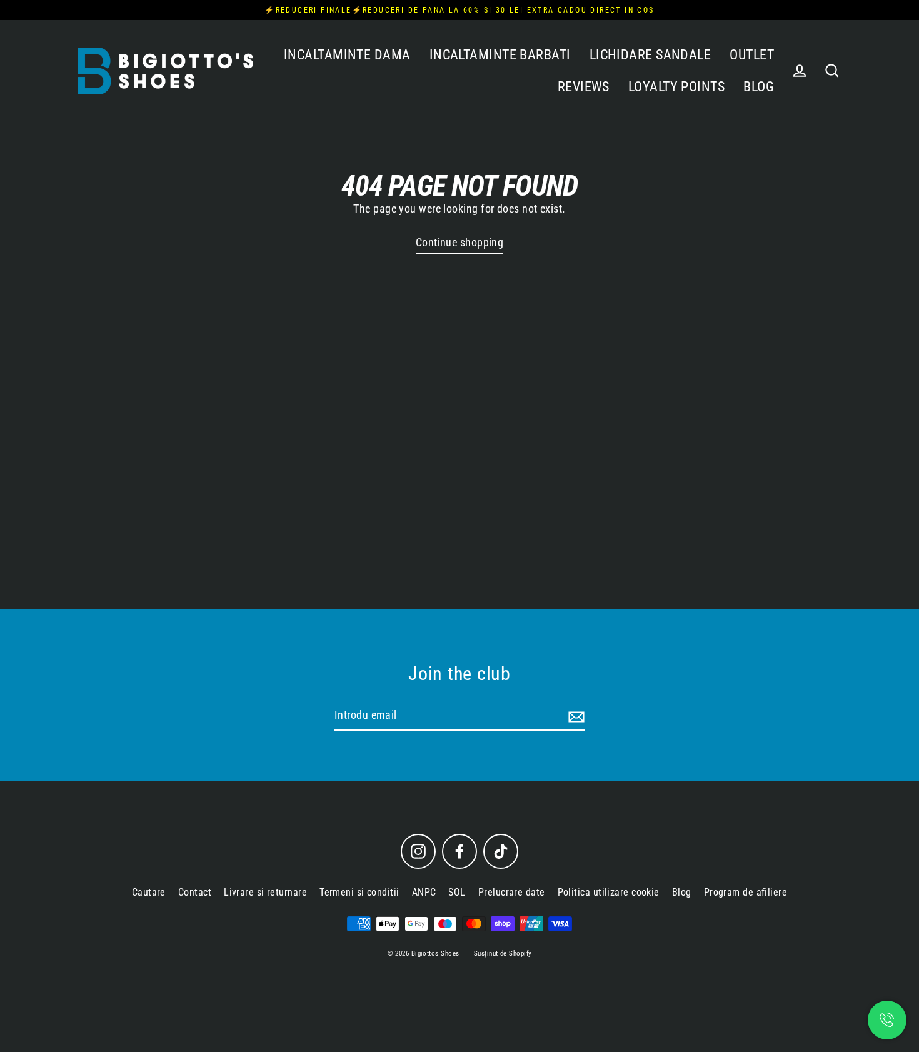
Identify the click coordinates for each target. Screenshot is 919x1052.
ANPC (424, 892)
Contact (194, 892)
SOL (456, 892)
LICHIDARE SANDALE (650, 55)
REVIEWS (584, 86)
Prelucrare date (511, 892)
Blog (681, 892)
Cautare (149, 892)
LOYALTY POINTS (676, 86)
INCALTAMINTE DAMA (347, 55)
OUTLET (752, 55)
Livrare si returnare (265, 892)
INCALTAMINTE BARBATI (500, 55)
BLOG (758, 86)
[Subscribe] (575, 716)
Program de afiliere (746, 892)
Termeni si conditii (359, 892)
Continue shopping (460, 242)
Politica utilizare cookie (609, 892)
